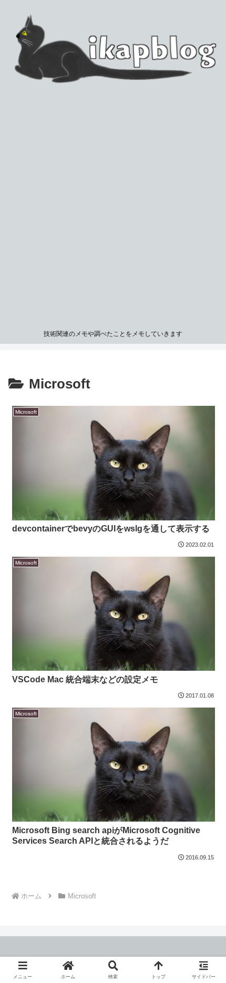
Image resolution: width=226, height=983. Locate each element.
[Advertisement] (113, 207)
